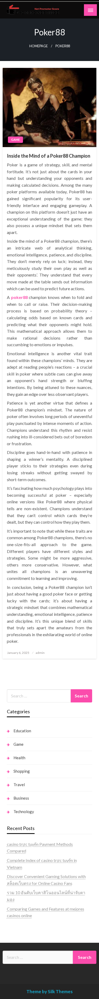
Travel (19, 784)
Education (22, 730)
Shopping (21, 771)
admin (40, 653)
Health (19, 757)
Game (15, 139)
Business (21, 798)
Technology (23, 811)
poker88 (19, 297)
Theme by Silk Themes (49, 991)
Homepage (38, 46)
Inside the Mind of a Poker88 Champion (48, 156)
